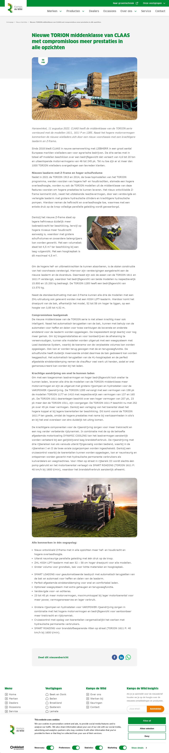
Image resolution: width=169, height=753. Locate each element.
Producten (73, 11)
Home (12, 694)
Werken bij (96, 698)
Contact (160, 11)
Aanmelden (155, 709)
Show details (138, 748)
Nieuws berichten (21, 22)
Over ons (126, 11)
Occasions (109, 11)
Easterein (55, 707)
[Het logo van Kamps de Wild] (16, 8)
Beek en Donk (58, 694)
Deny (147, 736)
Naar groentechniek (123, 3)
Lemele (54, 711)
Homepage (9, 22)
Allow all (147, 721)
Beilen (53, 698)
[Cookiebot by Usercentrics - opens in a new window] (17, 748)
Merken (52, 11)
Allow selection (147, 728)
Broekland (56, 702)
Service (146, 11)
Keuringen (96, 702)
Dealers (94, 11)
